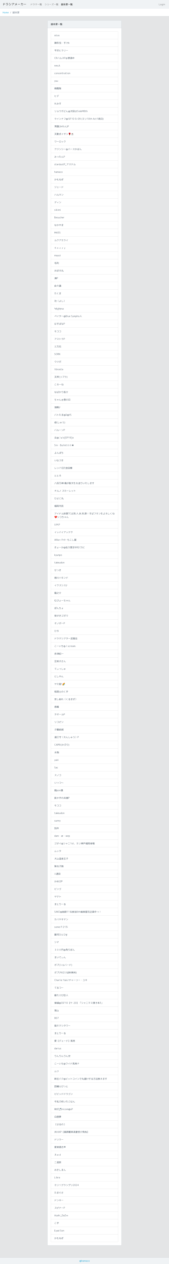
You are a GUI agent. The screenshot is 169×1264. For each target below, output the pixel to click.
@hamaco (84, 1260)
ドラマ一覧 (36, 4)
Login (162, 4)
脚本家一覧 (67, 4)
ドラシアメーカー (14, 4)
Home (6, 12)
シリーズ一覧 (51, 4)
